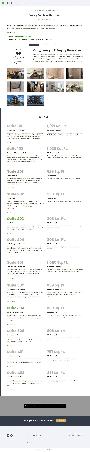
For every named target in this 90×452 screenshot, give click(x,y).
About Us (53, 3)
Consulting (34, 3)
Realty (41, 3)
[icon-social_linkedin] (11, 435)
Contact (75, 3)
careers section (72, 435)
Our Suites (46, 44)
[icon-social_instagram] (8, 435)
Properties (25, 3)
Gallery (56, 44)
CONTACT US (34, 44)
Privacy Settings (61, 405)
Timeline (68, 3)
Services (17, 3)
